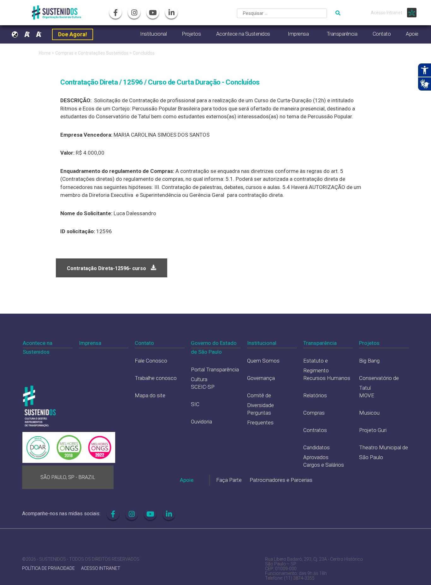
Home (45, 53)
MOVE (366, 395)
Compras (314, 413)
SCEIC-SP (203, 387)
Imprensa (298, 34)
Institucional (153, 34)
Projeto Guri (373, 430)
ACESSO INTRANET (100, 568)
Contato (382, 34)
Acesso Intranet (386, 12)
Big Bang (369, 361)
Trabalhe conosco (156, 378)
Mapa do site (150, 395)
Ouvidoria (201, 421)
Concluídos (144, 53)
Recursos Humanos (326, 378)
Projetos (191, 34)
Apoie (412, 34)
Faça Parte (229, 480)
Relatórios (315, 395)
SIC (195, 404)
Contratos (315, 430)
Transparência (342, 34)
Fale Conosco (151, 361)
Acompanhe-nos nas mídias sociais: (61, 514)
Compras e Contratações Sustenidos (92, 53)
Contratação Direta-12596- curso (106, 268)
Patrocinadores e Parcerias (281, 480)
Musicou (369, 413)
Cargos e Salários (323, 465)
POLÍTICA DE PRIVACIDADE (48, 568)
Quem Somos (263, 361)
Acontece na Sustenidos (243, 34)
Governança (261, 378)
